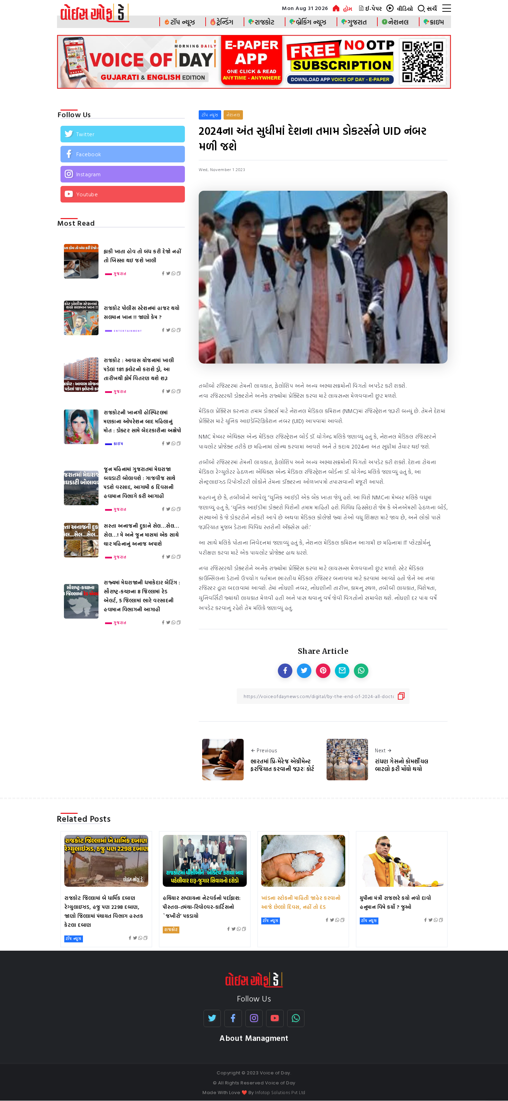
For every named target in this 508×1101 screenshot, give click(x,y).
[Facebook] (122, 154)
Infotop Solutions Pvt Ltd (280, 1092)
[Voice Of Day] (254, 979)
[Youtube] (122, 194)
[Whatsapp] (296, 1018)
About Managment (254, 1038)
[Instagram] (122, 174)
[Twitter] (122, 134)
